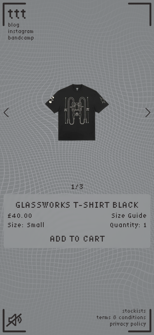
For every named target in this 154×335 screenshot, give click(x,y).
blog (13, 25)
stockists (134, 311)
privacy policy (128, 324)
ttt (17, 13)
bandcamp (21, 38)
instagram (21, 31)
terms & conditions (121, 317)
